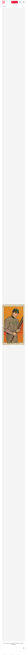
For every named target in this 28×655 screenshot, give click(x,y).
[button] (24, 648)
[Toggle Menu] (24, 2)
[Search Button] (20, 2)
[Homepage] (3, 2)
